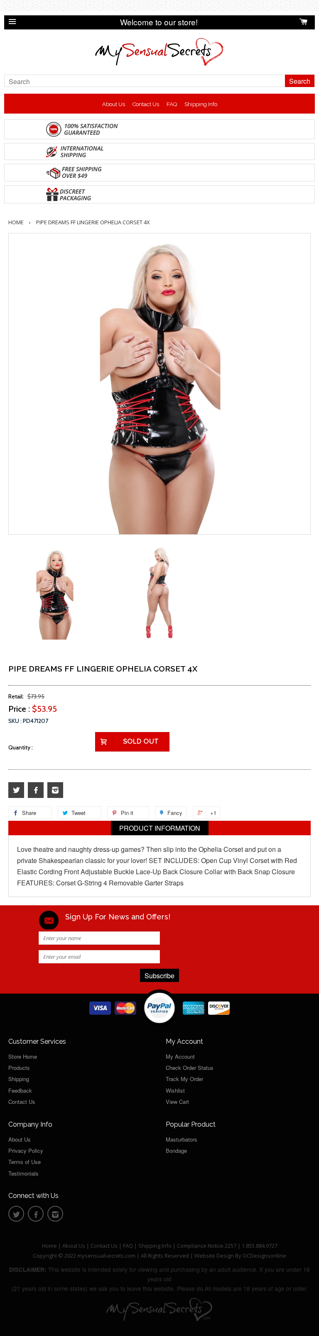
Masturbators (181, 1139)
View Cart (177, 1102)
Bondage (176, 1150)
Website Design (214, 1255)
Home (16, 222)
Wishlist (175, 1090)
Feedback (20, 1090)
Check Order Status (189, 1068)
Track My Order (184, 1079)
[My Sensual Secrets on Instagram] (55, 790)
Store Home (22, 1056)
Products (19, 1068)
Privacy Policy (25, 1150)
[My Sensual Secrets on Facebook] (36, 790)
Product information (159, 828)
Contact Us (146, 104)
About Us (113, 104)
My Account (180, 1056)
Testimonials (23, 1173)
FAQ (172, 104)
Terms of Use (24, 1162)
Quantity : (20, 747)
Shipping (18, 1079)
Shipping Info (200, 104)
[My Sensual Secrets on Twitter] (16, 790)
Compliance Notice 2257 (207, 1245)
